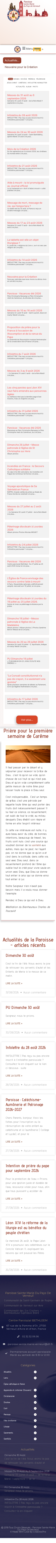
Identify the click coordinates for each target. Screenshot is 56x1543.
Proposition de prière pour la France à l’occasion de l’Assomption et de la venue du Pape (24, 332)
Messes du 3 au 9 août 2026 (23, 370)
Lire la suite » (14, 983)
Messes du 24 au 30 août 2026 (25, 132)
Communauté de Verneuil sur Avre (23, 1305)
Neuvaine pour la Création (21, 67)
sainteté (36, 845)
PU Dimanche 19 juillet (20, 658)
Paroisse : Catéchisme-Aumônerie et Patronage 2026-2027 (24, 1104)
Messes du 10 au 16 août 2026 (24, 310)
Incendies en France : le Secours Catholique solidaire (25, 468)
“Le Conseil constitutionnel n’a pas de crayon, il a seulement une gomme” (26, 679)
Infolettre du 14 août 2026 (22, 259)
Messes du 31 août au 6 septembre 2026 (20, 97)
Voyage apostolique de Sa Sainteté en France (22, 488)
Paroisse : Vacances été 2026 (24, 293)
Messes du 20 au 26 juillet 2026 (25, 641)
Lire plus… (20, 103)
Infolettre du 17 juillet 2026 (22, 699)
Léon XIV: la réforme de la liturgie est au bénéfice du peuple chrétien (26, 1227)
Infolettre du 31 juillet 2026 (22, 410)
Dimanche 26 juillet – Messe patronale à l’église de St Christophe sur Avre (23, 448)
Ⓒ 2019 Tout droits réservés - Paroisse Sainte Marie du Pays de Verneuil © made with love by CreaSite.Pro (28, 1529)
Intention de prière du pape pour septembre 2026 (27, 1168)
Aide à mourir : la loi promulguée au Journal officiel (25, 184)
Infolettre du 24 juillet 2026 (22, 544)
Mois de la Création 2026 (21, 148)
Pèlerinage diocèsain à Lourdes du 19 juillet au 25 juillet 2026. (26, 600)
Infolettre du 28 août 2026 (22, 115)
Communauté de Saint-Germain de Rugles (28, 1300)
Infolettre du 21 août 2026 (22, 165)
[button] (27, 48)
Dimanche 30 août (20, 955)
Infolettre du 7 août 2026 (21, 353)
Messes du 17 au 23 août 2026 (24, 222)
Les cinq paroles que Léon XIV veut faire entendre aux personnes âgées (27, 391)
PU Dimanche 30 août (23, 1007)
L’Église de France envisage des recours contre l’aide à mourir (25, 580)
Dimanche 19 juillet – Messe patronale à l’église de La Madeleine (23, 622)
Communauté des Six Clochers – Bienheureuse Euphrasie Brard (23, 1311)
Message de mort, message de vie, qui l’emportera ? (24, 204)
